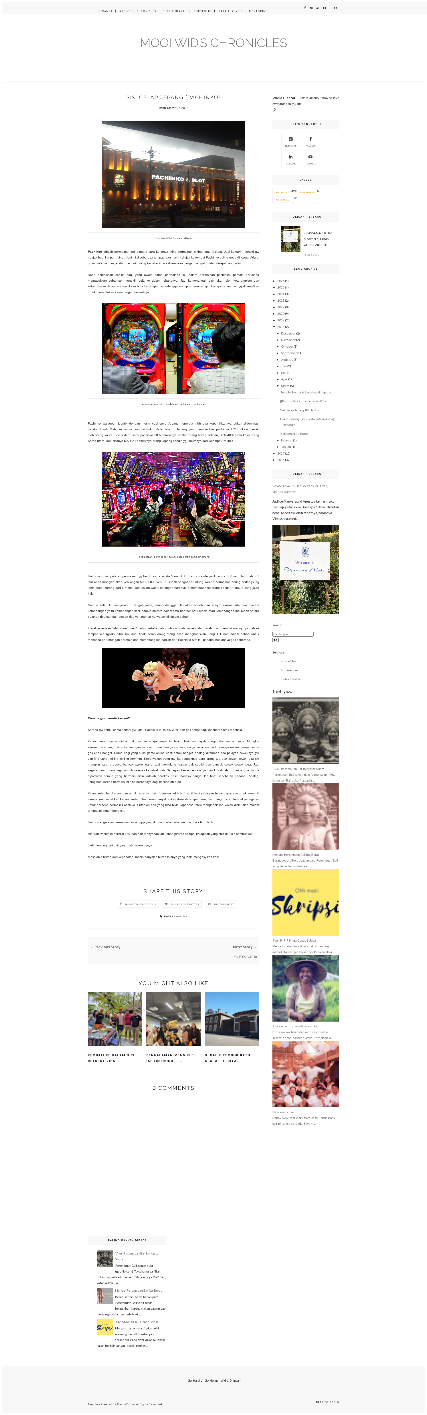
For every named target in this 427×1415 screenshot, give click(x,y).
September (289, 353)
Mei (283, 373)
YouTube (310, 163)
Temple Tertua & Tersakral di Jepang (305, 392)
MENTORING (258, 11)
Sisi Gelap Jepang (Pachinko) (300, 410)
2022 (280, 307)
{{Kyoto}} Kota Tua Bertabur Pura (303, 401)
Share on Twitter (185, 904)
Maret (285, 386)
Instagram (290, 145)
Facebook (310, 145)
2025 (280, 287)
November (288, 340)
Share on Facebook (141, 904)
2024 (280, 294)
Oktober (287, 346)
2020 (280, 313)
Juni (284, 366)
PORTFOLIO (203, 11)
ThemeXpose (126, 1404)
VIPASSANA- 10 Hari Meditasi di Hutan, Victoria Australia (318, 239)
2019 (280, 320)
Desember (288, 333)
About (124, 11)
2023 (280, 300)
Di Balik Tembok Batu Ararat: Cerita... (227, 1058)
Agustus (287, 359)
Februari (286, 440)
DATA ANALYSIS (230, 11)
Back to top (326, 1402)
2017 (280, 453)
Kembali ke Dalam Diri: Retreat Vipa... (112, 1058)
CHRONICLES (146, 11)
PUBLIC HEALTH (175, 11)
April (284, 379)
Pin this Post (224, 904)
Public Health (283, 199)
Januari (286, 447)
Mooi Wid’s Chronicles (213, 43)
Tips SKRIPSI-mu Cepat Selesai (137, 1322)
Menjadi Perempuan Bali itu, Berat (138, 1290)
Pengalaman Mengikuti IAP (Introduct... (171, 1058)
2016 (280, 460)
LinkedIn (291, 163)
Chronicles (179, 916)
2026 (280, 281)
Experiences (307, 192)
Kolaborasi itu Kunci (294, 433)
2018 (280, 327)
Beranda (106, 11)
